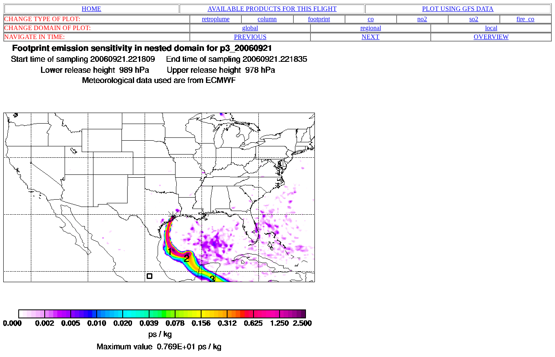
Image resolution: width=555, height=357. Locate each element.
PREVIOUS (250, 36)
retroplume (216, 18)
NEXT (370, 36)
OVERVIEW (491, 36)
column (267, 18)
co (371, 18)
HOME (91, 8)
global (250, 27)
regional (370, 27)
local (491, 27)
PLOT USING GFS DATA (458, 8)
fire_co (525, 18)
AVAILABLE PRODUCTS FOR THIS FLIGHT (272, 8)
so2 (473, 18)
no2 (422, 18)
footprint (319, 18)
